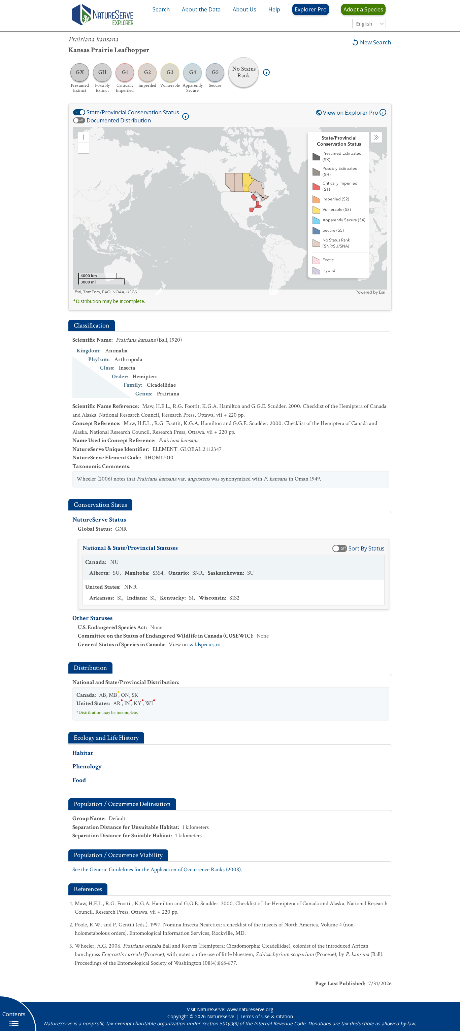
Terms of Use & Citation (266, 1016)
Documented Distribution (119, 120)
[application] (230, 211)
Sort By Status (367, 548)
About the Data (201, 9)
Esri (382, 292)
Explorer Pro (311, 9)
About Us (244, 9)
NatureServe (220, 1016)
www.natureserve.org (250, 1009)
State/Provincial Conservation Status (133, 112)
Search (161, 9)
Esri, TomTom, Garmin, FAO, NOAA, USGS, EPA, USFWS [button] (126, 292)
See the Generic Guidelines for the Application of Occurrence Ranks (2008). (157, 869)
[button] (83, 137)
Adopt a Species (363, 9)
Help (274, 9)
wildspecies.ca (205, 644)
